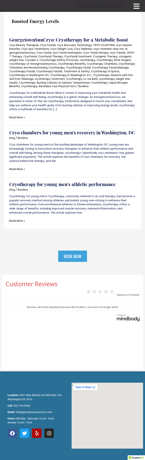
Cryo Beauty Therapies (24, 45)
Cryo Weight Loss (61, 49)
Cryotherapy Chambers (102, 64)
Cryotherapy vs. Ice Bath (82, 79)
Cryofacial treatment (78, 56)
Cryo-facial (43, 53)
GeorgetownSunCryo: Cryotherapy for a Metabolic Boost (68, 40)
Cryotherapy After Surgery (114, 60)
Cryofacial (30, 56)
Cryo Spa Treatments (35, 49)
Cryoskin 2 (31, 60)
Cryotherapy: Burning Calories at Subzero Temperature (54, 83)
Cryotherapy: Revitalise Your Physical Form (48, 86)
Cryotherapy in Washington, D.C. (71, 75)
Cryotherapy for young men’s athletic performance (62, 184)
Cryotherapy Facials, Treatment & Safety (63, 71)
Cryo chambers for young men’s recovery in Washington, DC (72, 132)
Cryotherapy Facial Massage (110, 67)
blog (12, 138)
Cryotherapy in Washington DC (29, 75)
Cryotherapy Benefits (72, 64)
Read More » (17, 117)
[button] (100, 5)
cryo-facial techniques (67, 53)
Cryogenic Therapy (105, 56)
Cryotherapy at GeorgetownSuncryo (32, 64)
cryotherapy (87, 60)
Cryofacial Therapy (50, 56)
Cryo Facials (48, 45)
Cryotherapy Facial (78, 67)
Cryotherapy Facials (22, 71)
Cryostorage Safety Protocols (58, 60)
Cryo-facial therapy (96, 53)
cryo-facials (117, 53)
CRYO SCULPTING (104, 45)
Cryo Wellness (83, 49)
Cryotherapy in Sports (105, 71)
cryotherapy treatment (50, 79)
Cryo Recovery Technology (74, 45)
